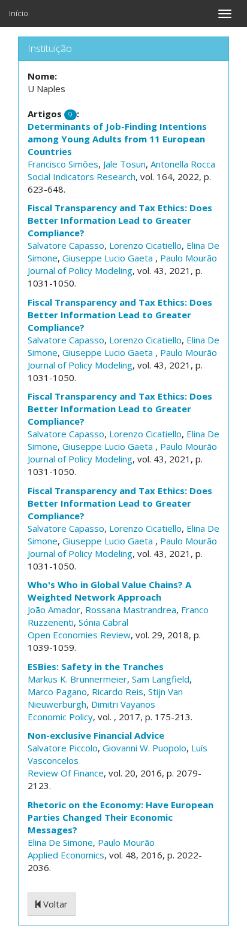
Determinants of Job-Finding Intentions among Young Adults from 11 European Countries (117, 138)
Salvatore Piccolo (63, 748)
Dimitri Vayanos (123, 704)
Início (18, 13)
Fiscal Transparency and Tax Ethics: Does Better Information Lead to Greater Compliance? (120, 220)
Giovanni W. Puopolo (144, 748)
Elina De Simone (60, 842)
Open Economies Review (79, 635)
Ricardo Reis (117, 692)
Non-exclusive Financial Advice (96, 735)
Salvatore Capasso (66, 245)
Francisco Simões (63, 164)
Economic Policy (60, 717)
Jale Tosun (124, 164)
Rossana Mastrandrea (130, 610)
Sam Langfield (160, 679)
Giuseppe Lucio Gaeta (108, 258)
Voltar (54, 904)
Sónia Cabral (103, 622)
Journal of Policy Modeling (80, 270)
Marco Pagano (57, 692)
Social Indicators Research (81, 176)
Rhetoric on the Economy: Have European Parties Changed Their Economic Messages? (120, 817)
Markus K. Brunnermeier (77, 679)
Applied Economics (66, 855)
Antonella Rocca (182, 164)
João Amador (54, 610)
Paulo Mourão (188, 258)
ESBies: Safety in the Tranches (96, 666)
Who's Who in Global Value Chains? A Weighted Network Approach (109, 590)
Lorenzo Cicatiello (145, 245)
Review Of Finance (66, 773)
